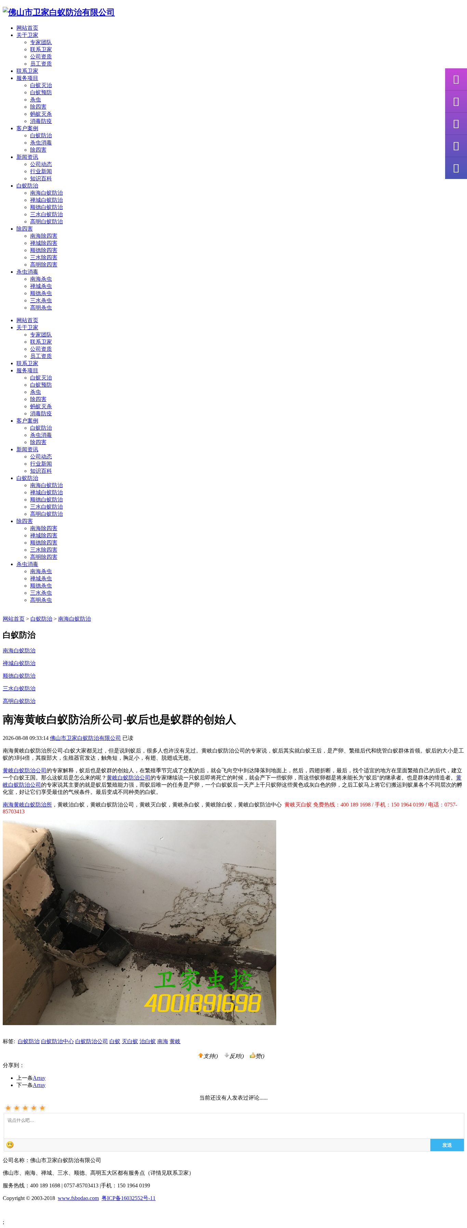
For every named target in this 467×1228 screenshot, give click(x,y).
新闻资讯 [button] (27, 157)
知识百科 (41, 178)
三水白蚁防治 (46, 214)
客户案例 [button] (27, 128)
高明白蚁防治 (46, 221)
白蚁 (114, 1041)
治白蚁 (147, 1041)
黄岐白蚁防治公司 (24, 770)
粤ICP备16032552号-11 (129, 1198)
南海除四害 (43, 236)
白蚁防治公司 (91, 1041)
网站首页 (27, 28)
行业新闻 (41, 171)
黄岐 (175, 1041)
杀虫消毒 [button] (27, 272)
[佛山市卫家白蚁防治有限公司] (59, 12)
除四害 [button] (24, 229)
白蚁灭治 (41, 85)
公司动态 (41, 164)
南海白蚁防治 (46, 193)
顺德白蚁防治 (46, 207)
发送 (447, 1144)
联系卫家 (41, 49)
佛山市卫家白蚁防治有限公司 (85, 738)
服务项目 (27, 370)
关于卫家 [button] (27, 35)
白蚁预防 (41, 92)
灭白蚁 (130, 1041)
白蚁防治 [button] (27, 186)
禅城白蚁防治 (46, 200)
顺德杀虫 (41, 293)
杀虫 (35, 99)
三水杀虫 (41, 300)
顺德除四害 (43, 250)
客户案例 (27, 421)
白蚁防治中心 (57, 1041)
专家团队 (41, 42)
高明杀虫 (41, 308)
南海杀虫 (41, 279)
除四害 (38, 107)
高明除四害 (43, 264)
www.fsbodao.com (78, 1198)
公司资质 (41, 56)
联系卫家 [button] (27, 71)
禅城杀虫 (41, 286)
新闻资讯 (27, 449)
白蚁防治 (41, 135)
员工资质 (41, 64)
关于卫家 (27, 327)
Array (39, 1078)
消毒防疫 (41, 121)
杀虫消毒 (41, 143)
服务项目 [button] (27, 78)
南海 (162, 1041)
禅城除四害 (43, 243)
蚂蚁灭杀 (41, 114)
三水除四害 (43, 257)
